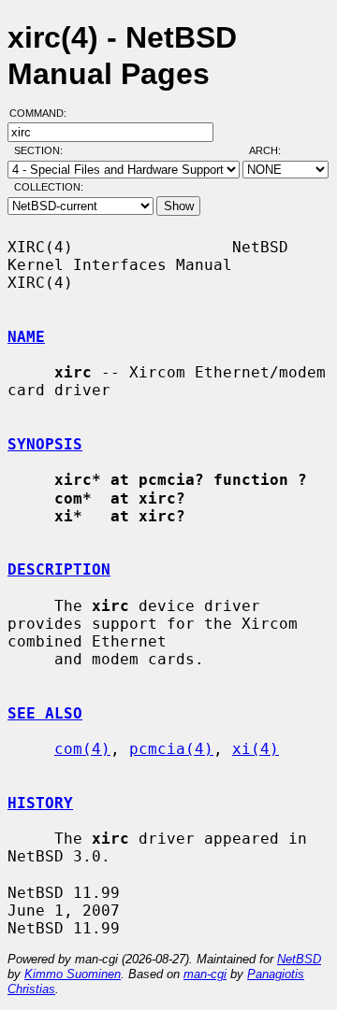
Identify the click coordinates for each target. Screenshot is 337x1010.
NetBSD (299, 959)
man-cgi (205, 974)
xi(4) (255, 749)
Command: (43, 113)
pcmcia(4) (171, 749)
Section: (42, 150)
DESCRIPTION (58, 569)
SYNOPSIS (44, 444)
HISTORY (40, 803)
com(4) (82, 749)
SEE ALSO (44, 713)
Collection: (48, 186)
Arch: (273, 150)
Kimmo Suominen (72, 974)
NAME (26, 337)
